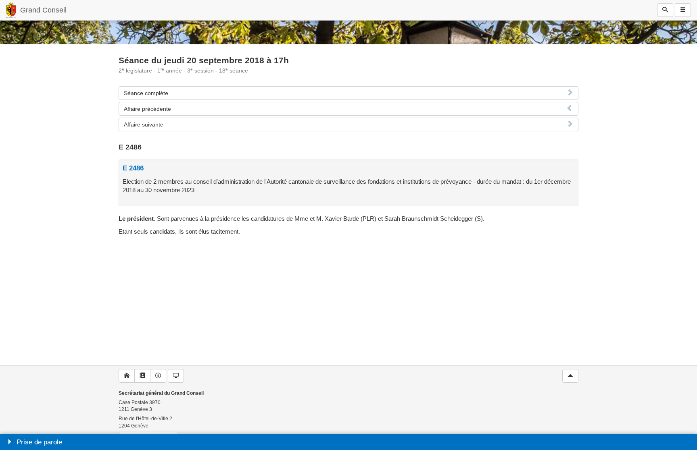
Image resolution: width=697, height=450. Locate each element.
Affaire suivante (143, 124)
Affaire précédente (147, 109)
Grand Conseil (43, 10)
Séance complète (146, 93)
